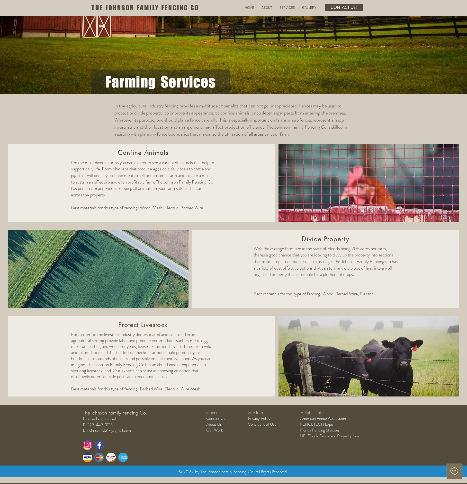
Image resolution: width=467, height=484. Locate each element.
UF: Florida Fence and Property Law (329, 436)
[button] (287, 7)
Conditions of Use (262, 424)
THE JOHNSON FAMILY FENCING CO (145, 7)
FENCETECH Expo (316, 424)
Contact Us (215, 418)
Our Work (214, 430)
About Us (214, 424)
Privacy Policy (259, 418)
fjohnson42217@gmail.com (109, 430)
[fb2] (99, 445)
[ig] (87, 445)
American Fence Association (323, 418)
